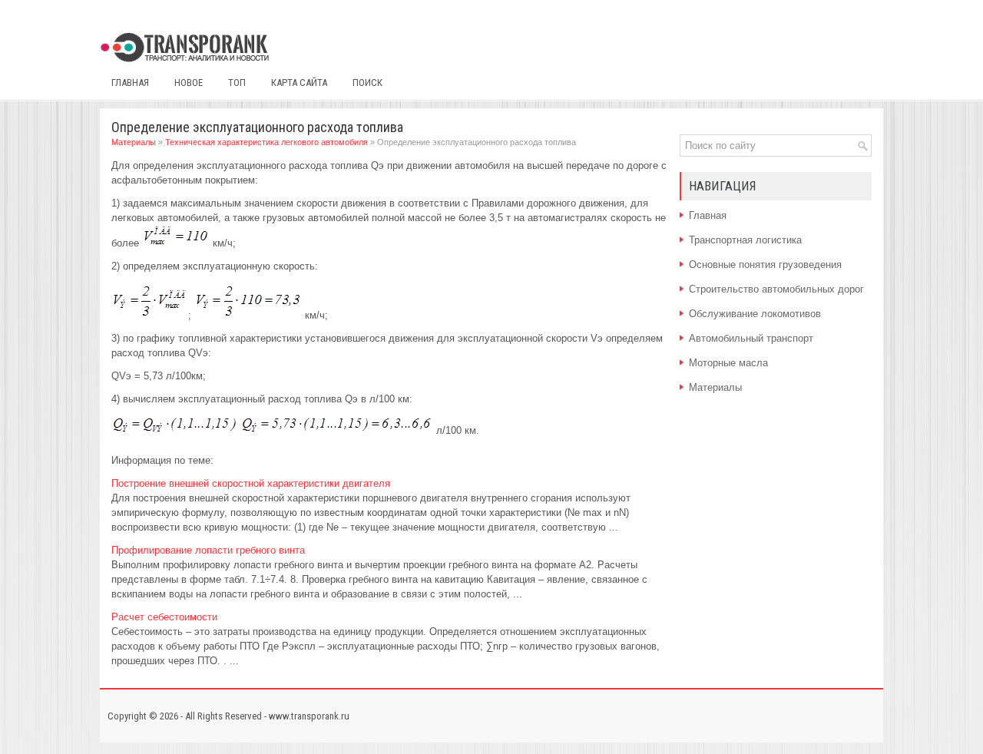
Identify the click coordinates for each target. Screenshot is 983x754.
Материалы (133, 142)
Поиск (367, 82)
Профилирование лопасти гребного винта (208, 550)
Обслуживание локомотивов (755, 313)
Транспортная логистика (745, 240)
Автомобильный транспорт (751, 338)
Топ (237, 82)
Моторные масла (728, 363)
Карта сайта (299, 82)
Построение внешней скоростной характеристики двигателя (250, 483)
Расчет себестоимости (164, 617)
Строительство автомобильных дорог (776, 289)
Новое (188, 82)
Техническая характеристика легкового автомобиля (266, 142)
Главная (130, 82)
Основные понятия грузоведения (765, 264)
